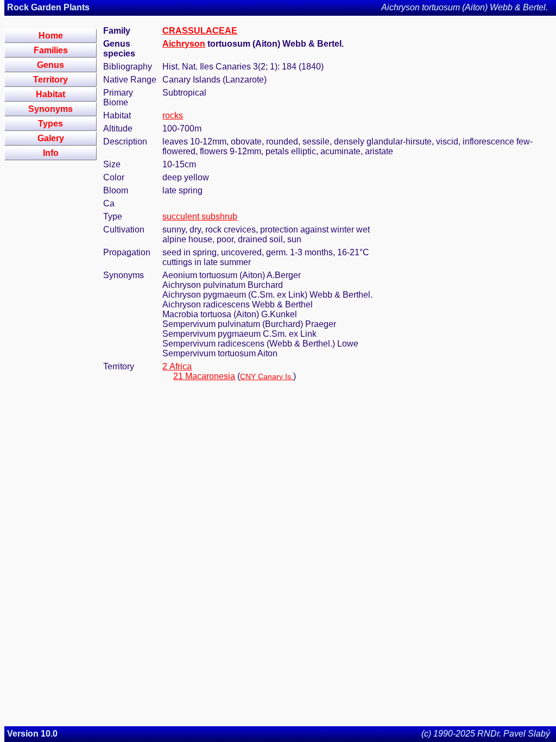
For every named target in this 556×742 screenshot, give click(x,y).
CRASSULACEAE (199, 30)
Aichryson (183, 43)
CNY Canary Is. (266, 376)
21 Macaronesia (204, 376)
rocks (172, 115)
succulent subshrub (199, 216)
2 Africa (177, 366)
